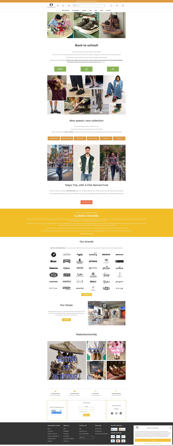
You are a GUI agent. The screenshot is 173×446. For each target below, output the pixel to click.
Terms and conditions (157, 443)
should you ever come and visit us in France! (121, 230)
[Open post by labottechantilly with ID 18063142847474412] (116, 350)
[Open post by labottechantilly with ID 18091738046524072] (96, 350)
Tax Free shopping (55, 393)
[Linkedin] (121, 413)
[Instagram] (116, 413)
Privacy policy (91, 411)
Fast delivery (95, 393)
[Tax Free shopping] (55, 391)
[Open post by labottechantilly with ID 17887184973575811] (66, 360)
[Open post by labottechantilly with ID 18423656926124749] (96, 370)
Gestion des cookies (148, 443)
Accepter (153, 440)
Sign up (86, 415)
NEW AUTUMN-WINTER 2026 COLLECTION (86, 1)
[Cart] (123, 5)
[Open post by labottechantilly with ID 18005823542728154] (116, 370)
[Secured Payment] (75, 391)
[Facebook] (112, 413)
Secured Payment (75, 393)
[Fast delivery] (95, 391)
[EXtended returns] (116, 391)
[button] (170, 428)
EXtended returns (116, 393)
